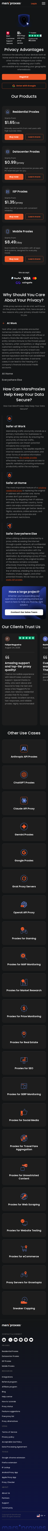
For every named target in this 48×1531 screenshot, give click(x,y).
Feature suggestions (11, 1411)
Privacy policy (8, 1437)
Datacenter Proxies (10, 1356)
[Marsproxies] (11, 3)
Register (24, 76)
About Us (6, 1493)
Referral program (9, 1382)
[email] (4, 1340)
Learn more (34, 137)
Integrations (7, 1377)
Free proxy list (8, 1416)
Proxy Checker (8, 1482)
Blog (4, 1391)
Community (7, 1508)
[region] (24, 681)
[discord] (16, 1340)
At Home (7, 373)
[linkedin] (26, 1340)
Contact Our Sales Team (24, 612)
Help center (7, 1396)
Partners (5, 1498)
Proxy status (7, 1406)
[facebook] (21, 1340)
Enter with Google (26, 85)
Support (5, 1503)
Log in (34, 3)
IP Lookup (6, 1467)
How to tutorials (9, 1401)
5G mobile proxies (28, 457)
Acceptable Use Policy (12, 1442)
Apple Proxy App (9, 1477)
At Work (12, 323)
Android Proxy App (10, 1472)
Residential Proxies (10, 1351)
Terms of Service (9, 1432)
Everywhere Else (12, 379)
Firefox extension (9, 1462)
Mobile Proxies (8, 1366)
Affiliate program (9, 1387)
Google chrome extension (13, 1457)
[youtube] (31, 1340)
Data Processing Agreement (14, 1447)
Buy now (13, 137)
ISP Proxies (6, 1361)
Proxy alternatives (10, 1421)
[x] (10, 1340)
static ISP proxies (14, 579)
